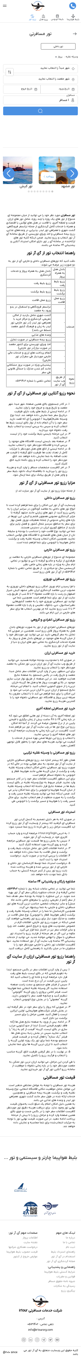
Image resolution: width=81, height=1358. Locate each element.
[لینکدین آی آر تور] (30, 1339)
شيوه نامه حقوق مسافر (61, 1281)
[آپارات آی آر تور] (23, 1339)
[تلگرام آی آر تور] (43, 1339)
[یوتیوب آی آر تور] (57, 1339)
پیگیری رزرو (68, 1291)
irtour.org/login (47, 833)
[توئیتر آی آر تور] (50, 1339)
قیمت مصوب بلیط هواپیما (22, 1252)
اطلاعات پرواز (30, 1238)
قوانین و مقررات (65, 1276)
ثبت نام (70, 1247)
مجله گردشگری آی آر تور (61, 1261)
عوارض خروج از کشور (25, 1256)
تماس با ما (69, 1242)
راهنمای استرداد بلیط (63, 1252)
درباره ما (70, 1238)
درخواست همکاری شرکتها (23, 1247)
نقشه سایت (31, 1242)
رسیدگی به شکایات (64, 1286)
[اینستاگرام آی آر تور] (37, 1339)
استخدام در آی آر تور (63, 1256)
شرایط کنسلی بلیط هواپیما (59, 1272)
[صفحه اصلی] (38, 6)
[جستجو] (40, 111)
